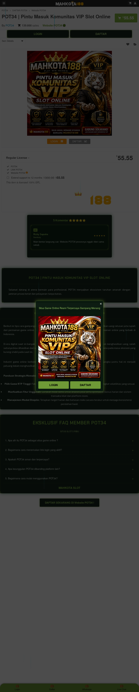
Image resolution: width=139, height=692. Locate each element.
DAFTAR (85, 385)
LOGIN (53, 385)
